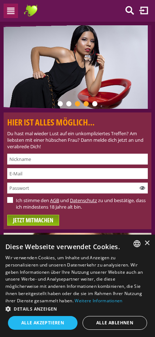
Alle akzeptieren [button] (42, 323)
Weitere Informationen (98, 301)
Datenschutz (83, 200)
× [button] (147, 243)
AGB (54, 200)
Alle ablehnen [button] (114, 323)
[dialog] (77, 286)
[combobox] (137, 243)
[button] (77, 308)
